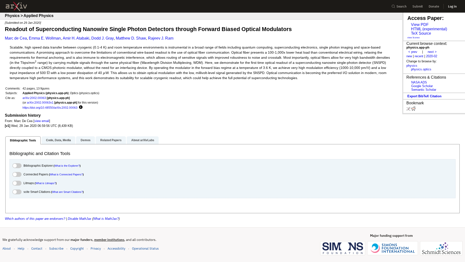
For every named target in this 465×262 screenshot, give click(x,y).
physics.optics (421, 69)
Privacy (96, 248)
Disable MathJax (79, 219)
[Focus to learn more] (80, 107)
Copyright (77, 248)
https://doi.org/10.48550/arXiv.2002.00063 (50, 107)
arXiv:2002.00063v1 (40, 102)
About (6, 248)
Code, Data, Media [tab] (58, 140)
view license (413, 37)
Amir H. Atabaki (76, 38)
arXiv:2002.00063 (34, 97)
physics (411, 65)
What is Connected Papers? (66, 174)
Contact (36, 248)
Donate (434, 6)
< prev (412, 52)
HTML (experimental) (429, 29)
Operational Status (145, 248)
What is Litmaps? (46, 183)
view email (41, 121)
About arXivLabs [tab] (142, 140)
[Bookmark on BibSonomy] (408, 110)
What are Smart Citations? (67, 191)
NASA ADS (419, 82)
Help (21, 248)
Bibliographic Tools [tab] (23, 140)
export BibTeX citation (424, 96)
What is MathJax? (106, 219)
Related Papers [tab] (111, 140)
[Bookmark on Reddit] (413, 110)
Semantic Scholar (423, 89)
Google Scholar (422, 86)
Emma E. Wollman (45, 38)
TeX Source (421, 33)
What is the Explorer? (67, 165)
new (409, 56)
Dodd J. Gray (102, 38)
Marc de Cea (16, 38)
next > (432, 52)
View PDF (420, 25)
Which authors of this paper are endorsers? (35, 219)
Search (401, 6)
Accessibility (116, 248)
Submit (417, 6)
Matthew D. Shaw (131, 38)
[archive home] (16, 6)
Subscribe (56, 248)
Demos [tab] (86, 140)
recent (419, 56)
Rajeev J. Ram (160, 38)
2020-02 (431, 56)
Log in (452, 6)
